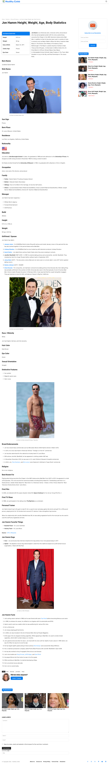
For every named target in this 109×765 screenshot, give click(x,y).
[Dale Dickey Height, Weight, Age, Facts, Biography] (58, 700)
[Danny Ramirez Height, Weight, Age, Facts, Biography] (82, 85)
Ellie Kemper (37, 646)
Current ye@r (6, 750)
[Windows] (102, 761)
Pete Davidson (16, 462)
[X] (95, 761)
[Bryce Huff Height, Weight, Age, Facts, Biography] (82, 94)
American (12, 671)
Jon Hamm (18, 671)
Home (3, 19)
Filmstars (4, 707)
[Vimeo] (98, 761)
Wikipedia (13, 533)
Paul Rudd (44, 618)
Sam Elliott (38, 654)
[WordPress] (105, 761)
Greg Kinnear (20, 654)
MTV (8, 533)
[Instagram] (91, 761)
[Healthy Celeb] (11, 1)
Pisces (23, 671)
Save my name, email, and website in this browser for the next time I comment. (26, 744)
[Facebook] (87, 761)
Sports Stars (91, 95)
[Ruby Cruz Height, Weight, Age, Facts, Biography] (35, 700)
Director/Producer (15, 19)
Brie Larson (26, 462)
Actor (7, 671)
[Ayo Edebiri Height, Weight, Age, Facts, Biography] (12, 700)
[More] (56, 27)
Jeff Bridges (28, 654)
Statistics (8, 19)
